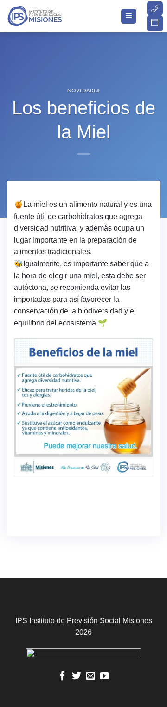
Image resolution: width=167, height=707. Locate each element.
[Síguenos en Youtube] (104, 676)
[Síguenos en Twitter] (76, 676)
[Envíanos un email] (90, 676)
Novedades (83, 90)
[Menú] (128, 16)
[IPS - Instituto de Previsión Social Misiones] (53, 16)
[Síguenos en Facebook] (62, 676)
